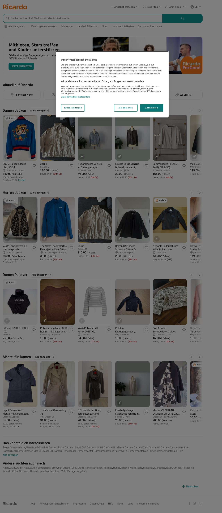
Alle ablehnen (126, 108)
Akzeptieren (151, 108)
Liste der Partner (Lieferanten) (75, 97)
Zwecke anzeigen (73, 108)
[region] (112, 84)
